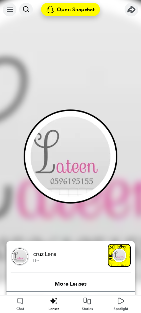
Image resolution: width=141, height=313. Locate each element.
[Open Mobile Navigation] (9, 9)
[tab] (71, 284)
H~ (36, 260)
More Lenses (71, 284)
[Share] (131, 9)
